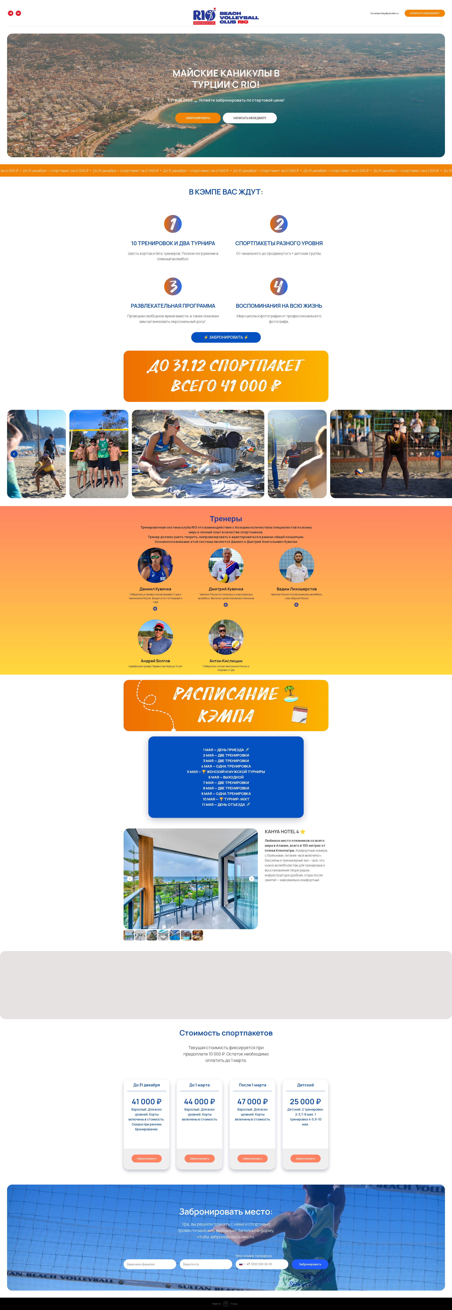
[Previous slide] (14, 454)
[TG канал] (10, 13)
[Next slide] (437, 454)
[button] (198, 118)
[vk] (18, 13)
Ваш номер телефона (254, 1255)
